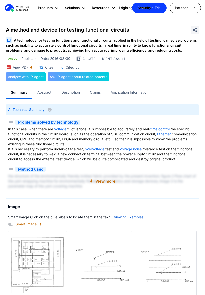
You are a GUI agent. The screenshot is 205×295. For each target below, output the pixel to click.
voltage (60, 129)
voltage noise (131, 149)
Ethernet (164, 134)
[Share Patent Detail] (195, 30)
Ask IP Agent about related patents (78, 77)
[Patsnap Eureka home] (16, 8)
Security (144, 8)
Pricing (127, 8)
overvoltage (94, 149)
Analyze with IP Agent (26, 77)
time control (160, 129)
